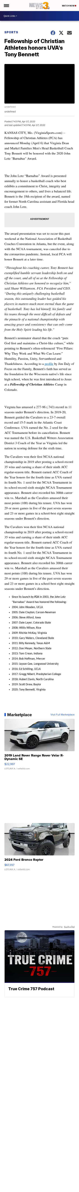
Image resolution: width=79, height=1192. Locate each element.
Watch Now (68, 6)
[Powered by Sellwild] (69, 927)
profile (49, 363)
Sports (11, 32)
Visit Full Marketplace (63, 714)
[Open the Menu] (6, 5)
